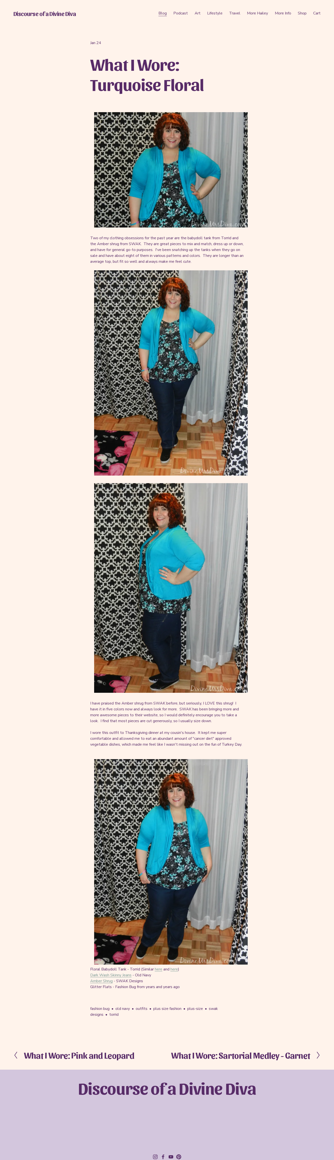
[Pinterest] (178, 1156)
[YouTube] (170, 1156)
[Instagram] (155, 1156)
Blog (162, 13)
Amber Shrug (101, 981)
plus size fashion (167, 1008)
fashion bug (100, 1008)
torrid (114, 1014)
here (158, 969)
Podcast (180, 13)
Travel (234, 13)
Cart (317, 13)
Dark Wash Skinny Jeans (111, 975)
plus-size (195, 1008)
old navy (122, 1008)
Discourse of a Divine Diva (44, 13)
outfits (141, 1008)
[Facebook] (163, 1156)
